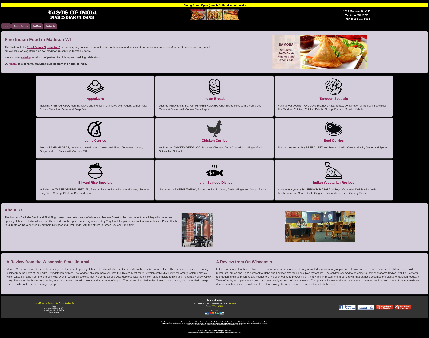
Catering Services (21, 26)
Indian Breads (214, 98)
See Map (231, 303)
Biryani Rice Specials (95, 182)
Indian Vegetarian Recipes (333, 182)
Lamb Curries (95, 140)
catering (26, 57)
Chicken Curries (214, 140)
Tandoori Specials (334, 98)
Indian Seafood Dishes (214, 182)
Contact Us (50, 26)
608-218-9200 (362, 18)
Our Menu (37, 26)
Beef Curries (334, 140)
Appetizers (95, 98)
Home (6, 26)
